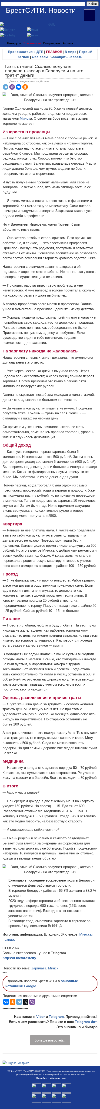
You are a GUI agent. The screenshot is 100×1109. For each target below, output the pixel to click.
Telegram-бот (86, 1022)
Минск (25, 118)
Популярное (51, 43)
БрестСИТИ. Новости (41, 10)
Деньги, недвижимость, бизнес (29, 81)
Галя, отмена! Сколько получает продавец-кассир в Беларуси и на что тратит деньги (44, 71)
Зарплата (38, 968)
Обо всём (40, 57)
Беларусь (14, 43)
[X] (25, 1002)
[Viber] (12, 87)
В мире (70, 52)
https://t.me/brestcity (19, 958)
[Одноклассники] (25, 87)
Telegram (56, 1017)
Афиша (68, 43)
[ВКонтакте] (18, 87)
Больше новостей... (50, 1040)
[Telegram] (5, 87)
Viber (40, 1017)
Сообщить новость (66, 57)
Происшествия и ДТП (25, 52)
